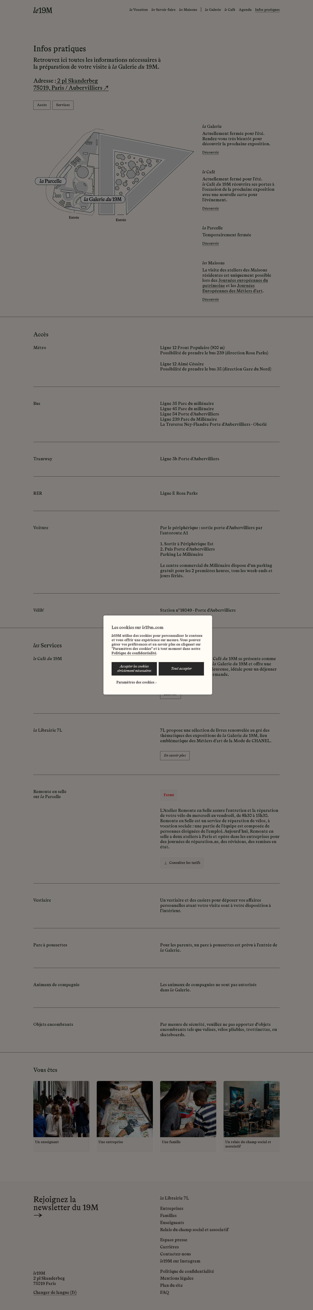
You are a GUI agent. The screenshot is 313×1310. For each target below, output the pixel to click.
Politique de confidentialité (134, 653)
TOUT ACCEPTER (181, 669)
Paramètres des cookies (135, 682)
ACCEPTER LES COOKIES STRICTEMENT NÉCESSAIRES (134, 669)
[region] (157, 655)
